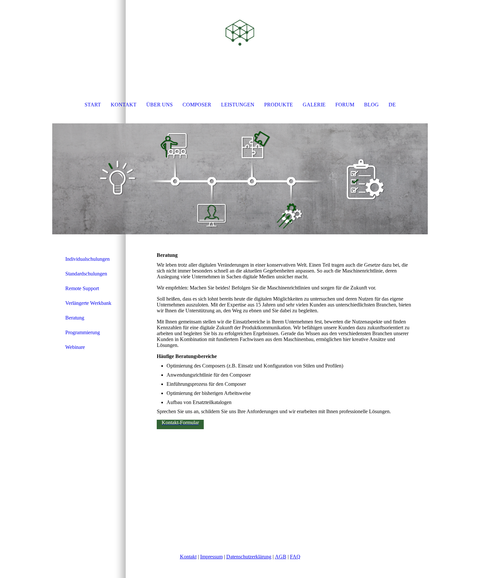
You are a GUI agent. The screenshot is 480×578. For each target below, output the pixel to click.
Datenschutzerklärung (248, 556)
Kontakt (188, 556)
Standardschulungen (86, 273)
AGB (280, 556)
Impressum (211, 556)
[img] (240, 32)
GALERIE (314, 104)
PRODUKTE (278, 104)
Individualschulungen (87, 259)
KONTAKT (123, 104)
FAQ (295, 556)
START (93, 104)
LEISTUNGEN (237, 104)
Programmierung (82, 332)
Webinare (75, 347)
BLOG (371, 104)
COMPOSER (197, 104)
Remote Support (82, 288)
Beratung (74, 317)
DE (392, 104)
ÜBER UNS (159, 104)
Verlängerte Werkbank (88, 303)
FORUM (344, 104)
